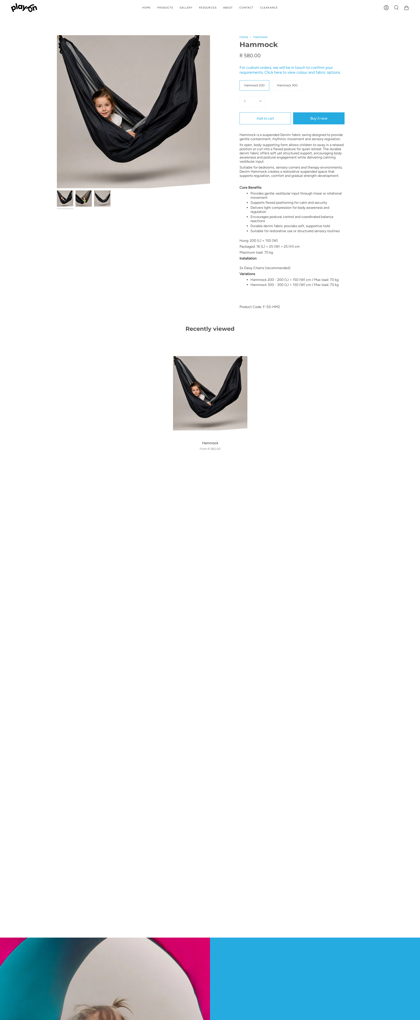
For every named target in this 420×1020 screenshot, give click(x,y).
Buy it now (318, 118)
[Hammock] (65, 198)
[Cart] (406, 7)
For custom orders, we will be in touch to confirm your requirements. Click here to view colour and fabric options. (290, 70)
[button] (165, 7)
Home (244, 37)
